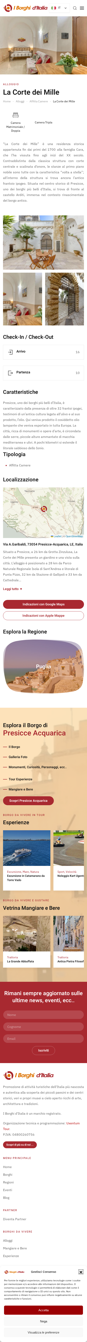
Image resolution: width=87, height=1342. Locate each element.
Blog (6, 1198)
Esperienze (11, 1256)
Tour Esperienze (20, 779)
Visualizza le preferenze (43, 1332)
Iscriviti (43, 1050)
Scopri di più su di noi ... (20, 1145)
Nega (43, 1321)
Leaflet (57, 536)
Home (7, 1167)
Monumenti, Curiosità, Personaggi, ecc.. (38, 767)
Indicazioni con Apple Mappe (43, 615)
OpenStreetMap (74, 536)
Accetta (43, 1310)
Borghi (7, 1175)
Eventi (7, 1190)
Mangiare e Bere (21, 789)
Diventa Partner (14, 1219)
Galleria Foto (18, 757)
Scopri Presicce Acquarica (28, 800)
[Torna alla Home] (25, 8)
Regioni (8, 1182)
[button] (81, 1272)
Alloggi (8, 1240)
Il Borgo (14, 747)
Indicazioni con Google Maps (44, 604)
